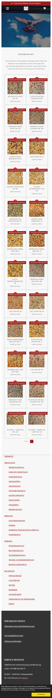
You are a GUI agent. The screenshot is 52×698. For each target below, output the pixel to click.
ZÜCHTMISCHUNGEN (16, 546)
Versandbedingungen (13, 635)
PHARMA (12, 525)
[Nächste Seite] (31, 441)
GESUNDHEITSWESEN (17, 521)
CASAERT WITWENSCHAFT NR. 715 (36, 189)
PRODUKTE (8, 516)
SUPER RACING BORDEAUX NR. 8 (15, 158)
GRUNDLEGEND (15, 486)
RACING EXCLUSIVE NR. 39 (15, 98)
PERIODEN (8, 541)
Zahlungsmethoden (12, 641)
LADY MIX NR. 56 (15, 312)
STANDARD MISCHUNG (17, 491)
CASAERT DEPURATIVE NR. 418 (15, 188)
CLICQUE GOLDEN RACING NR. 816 (36, 98)
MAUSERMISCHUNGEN (17, 555)
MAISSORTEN (14, 505)
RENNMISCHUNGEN (16, 551)
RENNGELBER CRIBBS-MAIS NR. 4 (15, 250)
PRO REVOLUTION (15, 509)
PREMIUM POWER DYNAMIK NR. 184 (36, 128)
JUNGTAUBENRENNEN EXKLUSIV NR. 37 (15, 341)
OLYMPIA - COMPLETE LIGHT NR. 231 (36, 431)
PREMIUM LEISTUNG (16, 467)
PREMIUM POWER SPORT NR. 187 (15, 128)
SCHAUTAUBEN (14, 500)
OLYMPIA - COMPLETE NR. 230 (15, 431)
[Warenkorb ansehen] (44, 8)
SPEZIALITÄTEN (14, 481)
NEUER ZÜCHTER (15, 594)
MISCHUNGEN (9, 463)
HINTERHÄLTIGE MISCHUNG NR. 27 (15, 220)
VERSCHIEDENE (15, 535)
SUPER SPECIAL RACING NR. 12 (37, 341)
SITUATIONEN (9, 571)
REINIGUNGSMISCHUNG (18, 565)
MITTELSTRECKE (15, 576)
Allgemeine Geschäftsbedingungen (19, 626)
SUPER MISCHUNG (15, 477)
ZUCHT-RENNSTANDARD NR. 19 (15, 281)
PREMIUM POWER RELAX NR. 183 (36, 280)
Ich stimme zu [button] (41, 694)
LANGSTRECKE (14, 580)
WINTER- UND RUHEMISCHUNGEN (21, 560)
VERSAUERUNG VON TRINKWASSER (22, 599)
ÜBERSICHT (8, 456)
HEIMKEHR (13, 590)
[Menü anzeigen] (7, 8)
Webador (24, 678)
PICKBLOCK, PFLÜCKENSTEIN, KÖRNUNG (24, 530)
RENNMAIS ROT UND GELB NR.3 (15, 371)
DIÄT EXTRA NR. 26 (37, 312)
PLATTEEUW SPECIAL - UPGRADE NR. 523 (36, 401)
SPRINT (11, 604)
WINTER (12, 585)
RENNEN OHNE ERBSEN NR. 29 (36, 220)
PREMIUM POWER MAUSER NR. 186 (15, 401)
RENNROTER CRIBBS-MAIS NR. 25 (36, 250)
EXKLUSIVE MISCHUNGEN (18, 472)
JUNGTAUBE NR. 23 (37, 157)
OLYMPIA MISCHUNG (16, 495)
